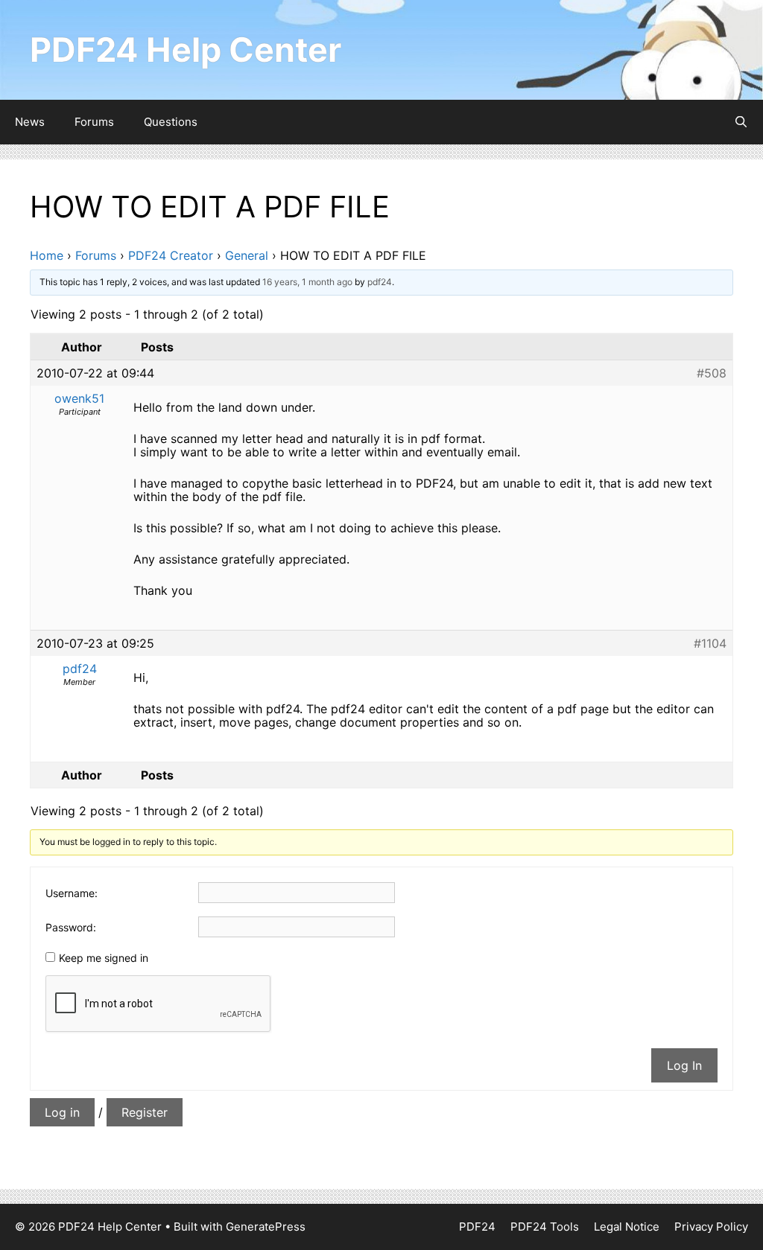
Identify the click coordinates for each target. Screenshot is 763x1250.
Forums (94, 122)
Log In (684, 1065)
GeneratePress (265, 1226)
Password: (70, 927)
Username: (71, 893)
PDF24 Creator (170, 255)
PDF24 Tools (544, 1226)
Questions (170, 122)
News (30, 122)
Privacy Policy (711, 1226)
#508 (711, 373)
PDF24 (477, 1226)
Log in (62, 1112)
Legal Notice (626, 1226)
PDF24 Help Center (185, 49)
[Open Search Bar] (741, 122)
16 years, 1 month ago (307, 281)
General (246, 255)
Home (46, 255)
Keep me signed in (103, 957)
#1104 (710, 643)
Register (144, 1112)
